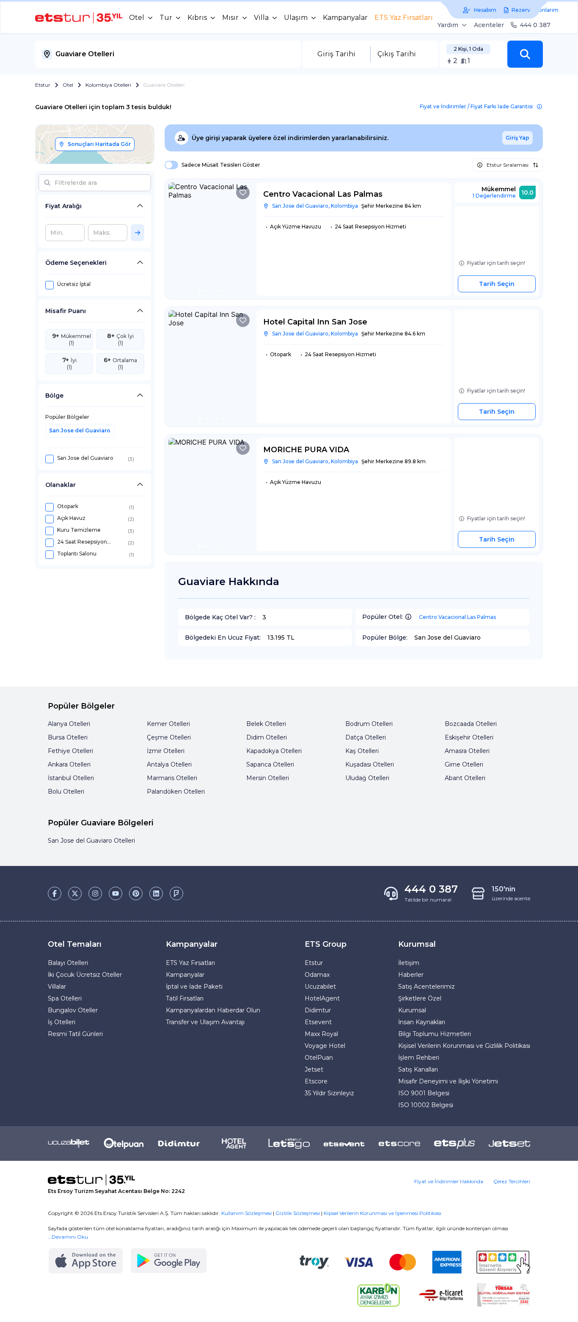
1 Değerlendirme (494, 195)
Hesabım (485, 10)
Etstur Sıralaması (507, 165)
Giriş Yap (517, 138)
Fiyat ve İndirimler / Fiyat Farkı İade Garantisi (476, 106)
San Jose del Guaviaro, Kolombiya (315, 206)
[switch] (169, 165)
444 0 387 (535, 25)
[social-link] (54, 893)
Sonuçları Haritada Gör (99, 144)
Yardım (448, 25)
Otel (68, 85)
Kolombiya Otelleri (108, 85)
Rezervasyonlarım (535, 10)
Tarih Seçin (497, 284)
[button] (525, 54)
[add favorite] (243, 192)
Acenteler (489, 25)
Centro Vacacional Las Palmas (457, 617)
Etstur (42, 85)
